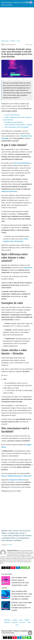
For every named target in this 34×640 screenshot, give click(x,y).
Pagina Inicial (5, 40)
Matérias (12, 40)
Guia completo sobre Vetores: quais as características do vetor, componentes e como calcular (15, 582)
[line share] (27, 568)
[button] (3, 567)
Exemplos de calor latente (14, 122)
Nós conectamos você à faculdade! (17, 127)
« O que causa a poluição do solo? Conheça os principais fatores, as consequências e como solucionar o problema (16, 538)
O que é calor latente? (12, 115)
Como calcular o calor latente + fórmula (18, 125)
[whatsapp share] (23, 568)
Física (18, 40)
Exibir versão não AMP (25, 635)
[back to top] (30, 633)
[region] (17, 23)
